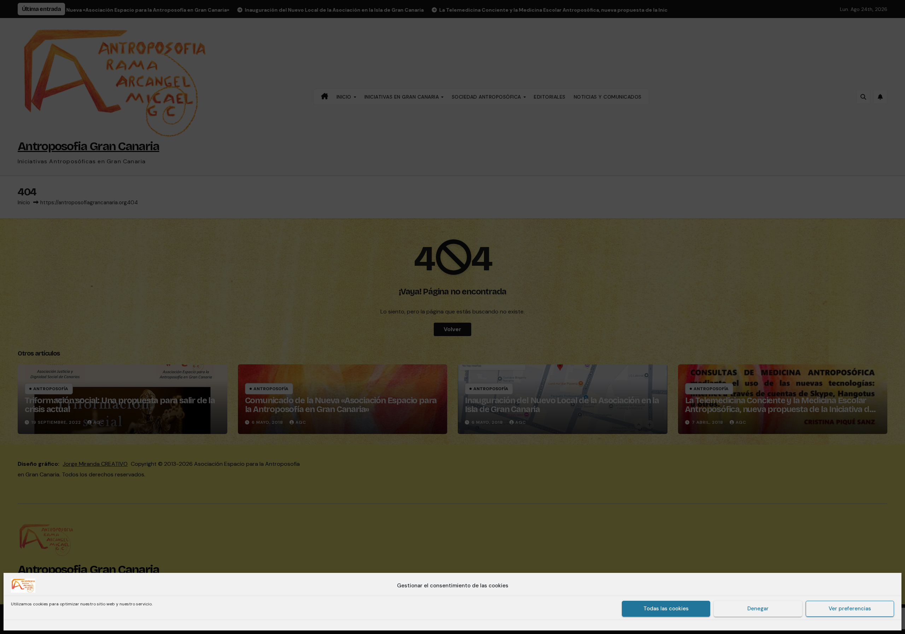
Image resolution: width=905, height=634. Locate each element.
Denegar (758, 608)
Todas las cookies (666, 608)
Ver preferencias (850, 608)
